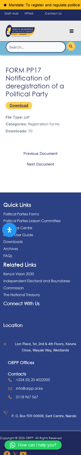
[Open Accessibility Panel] (9, 230)
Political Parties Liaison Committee (32, 221)
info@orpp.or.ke (29, 388)
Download (19, 105)
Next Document (40, 164)
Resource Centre (17, 228)
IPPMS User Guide (18, 235)
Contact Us (53, 13)
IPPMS (29, 13)
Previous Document (40, 153)
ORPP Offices (21, 362)
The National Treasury (21, 294)
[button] (33, 445)
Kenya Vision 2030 (18, 274)
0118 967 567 (27, 397)
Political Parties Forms (21, 214)
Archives (10, 248)
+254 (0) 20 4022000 (33, 379)
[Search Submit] (71, 46)
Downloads (13, 241)
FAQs (7, 255)
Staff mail (11, 13)
